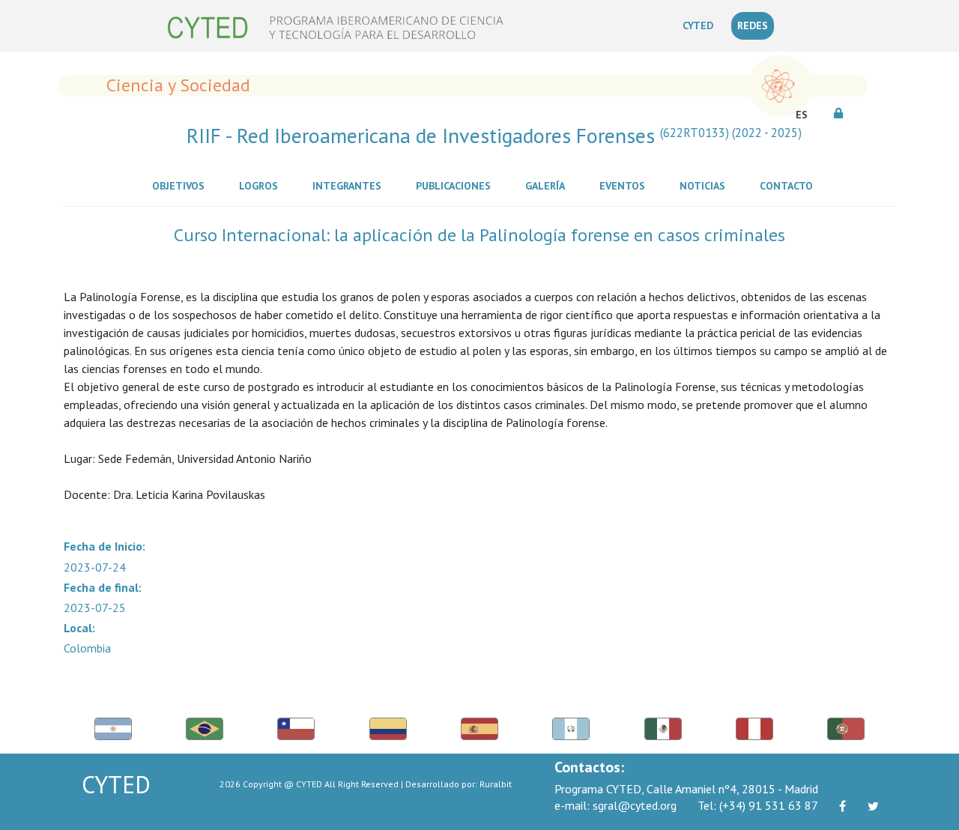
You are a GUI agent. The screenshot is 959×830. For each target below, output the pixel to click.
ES (802, 114)
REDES (752, 25)
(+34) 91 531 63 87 (758, 805)
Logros (261, 185)
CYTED (701, 25)
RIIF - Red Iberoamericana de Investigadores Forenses (494, 135)
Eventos (625, 185)
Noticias (705, 185)
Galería (548, 185)
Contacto (789, 185)
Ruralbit (496, 784)
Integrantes (349, 185)
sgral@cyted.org (615, 805)
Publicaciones (456, 185)
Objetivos (181, 185)
